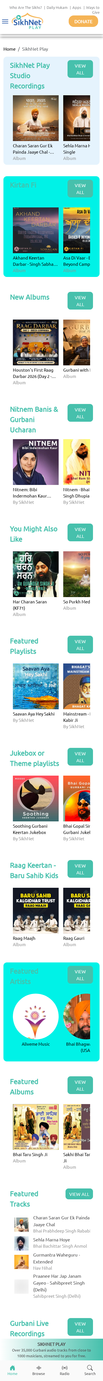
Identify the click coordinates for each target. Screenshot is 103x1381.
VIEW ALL (80, 69)
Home (9, 48)
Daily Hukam (57, 7)
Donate (83, 21)
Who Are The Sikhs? (25, 7)
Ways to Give (93, 10)
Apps (76, 7)
